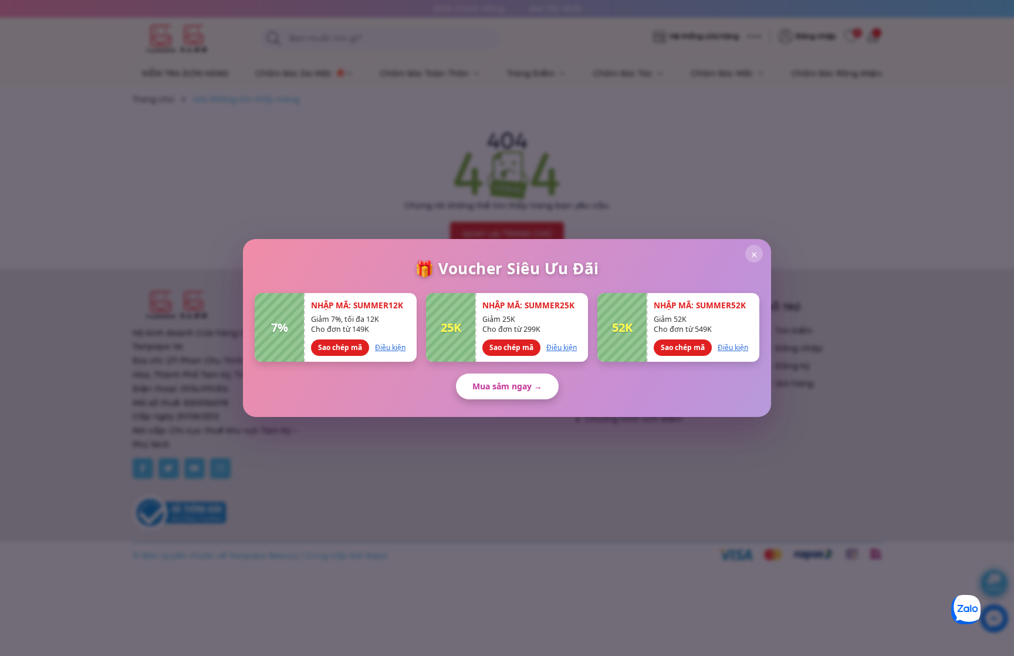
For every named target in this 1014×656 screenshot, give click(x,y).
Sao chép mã (340, 347)
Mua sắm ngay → (507, 386)
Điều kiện (390, 347)
